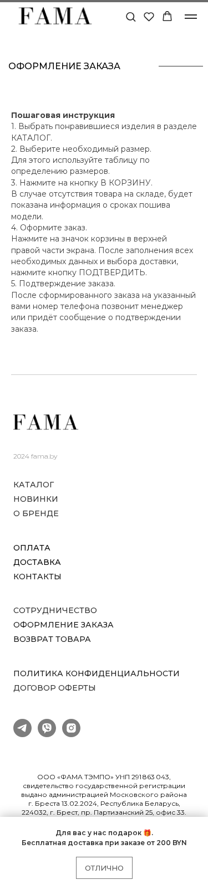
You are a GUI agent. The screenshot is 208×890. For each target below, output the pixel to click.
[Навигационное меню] (191, 16)
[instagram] (71, 734)
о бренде (36, 514)
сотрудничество (55, 611)
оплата (31, 548)
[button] (130, 16)
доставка (37, 562)
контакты (37, 577)
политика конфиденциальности (96, 674)
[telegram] (22, 734)
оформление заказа (63, 625)
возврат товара (52, 639)
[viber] (47, 734)
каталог (33, 485)
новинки (35, 499)
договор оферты (54, 688)
